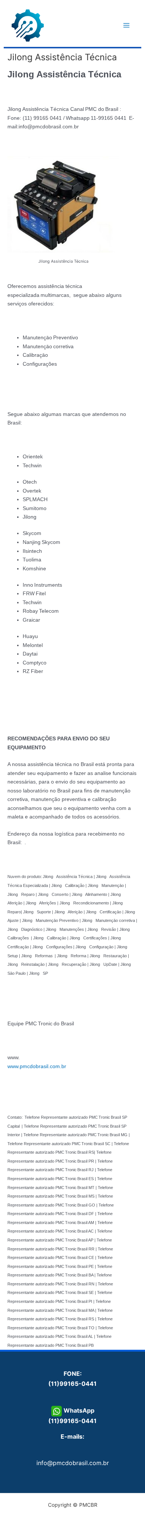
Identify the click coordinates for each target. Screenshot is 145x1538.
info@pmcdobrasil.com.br (72, 1463)
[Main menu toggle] (126, 25)
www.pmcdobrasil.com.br (36, 1066)
